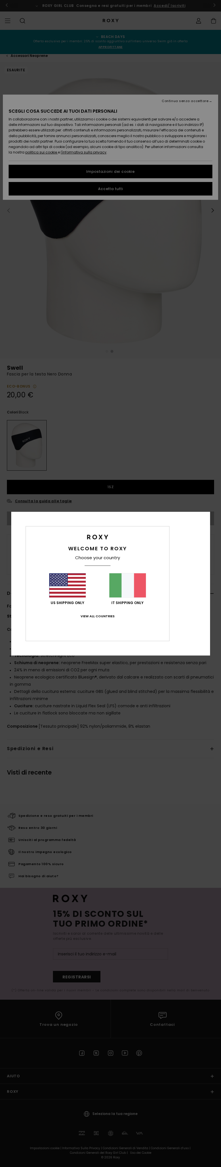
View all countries (98, 616)
